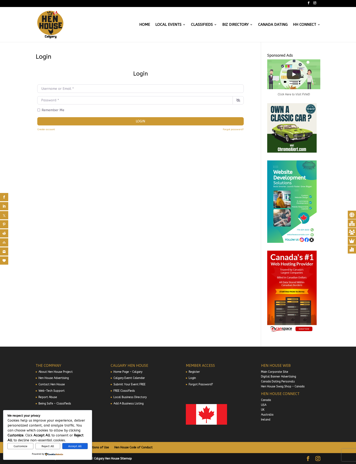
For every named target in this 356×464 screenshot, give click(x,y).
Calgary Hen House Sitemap (113, 458)
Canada (266, 400)
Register (194, 372)
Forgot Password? (201, 384)
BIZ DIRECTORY (235, 25)
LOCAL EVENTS (168, 25)
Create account (46, 129)
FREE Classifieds (124, 391)
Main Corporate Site (274, 372)
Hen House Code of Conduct (133, 447)
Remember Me (53, 110)
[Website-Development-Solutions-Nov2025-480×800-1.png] (292, 242)
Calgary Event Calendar (129, 378)
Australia (267, 414)
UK (263, 409)
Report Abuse (48, 397)
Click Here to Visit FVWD (294, 94)
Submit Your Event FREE (129, 384)
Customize (20, 446)
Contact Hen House (52, 384)
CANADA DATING (273, 25)
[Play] (294, 74)
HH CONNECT (304, 25)
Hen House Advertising (54, 378)
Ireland (265, 419)
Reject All (48, 446)
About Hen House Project (56, 372)
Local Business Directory (130, 397)
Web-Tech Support (52, 391)
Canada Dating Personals (278, 381)
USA (263, 405)
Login (140, 121)
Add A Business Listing (129, 403)
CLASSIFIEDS (202, 25)
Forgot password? (233, 129)
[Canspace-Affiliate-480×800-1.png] (292, 332)
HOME (144, 25)
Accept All (75, 446)
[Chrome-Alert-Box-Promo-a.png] (292, 151)
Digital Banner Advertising (278, 376)
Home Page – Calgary (128, 372)
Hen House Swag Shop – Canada (282, 386)
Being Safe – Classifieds (55, 403)
